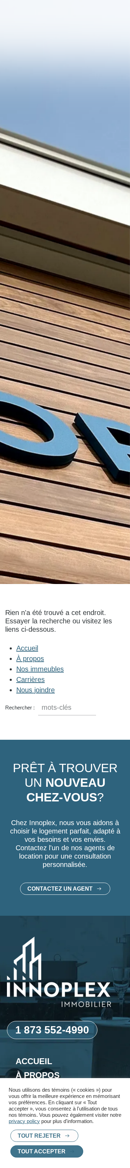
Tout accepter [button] (42, 1151)
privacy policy (24, 1121)
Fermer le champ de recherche (119, 708)
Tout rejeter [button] (39, 1136)
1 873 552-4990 (52, 1030)
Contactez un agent (60, 889)
